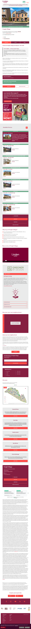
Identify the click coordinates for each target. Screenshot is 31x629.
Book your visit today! (8, 101)
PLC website (10, 617)
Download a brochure (22, 86)
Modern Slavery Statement (4, 620)
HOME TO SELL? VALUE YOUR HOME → (10, 82)
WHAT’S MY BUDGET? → (8, 77)
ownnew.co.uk (16, 551)
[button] (4, 387)
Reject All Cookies (27, 627)
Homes (25, 42)
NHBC (10, 618)
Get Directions (6, 470)
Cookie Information (4, 619)
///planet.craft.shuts (6, 357)
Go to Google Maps (15, 363)
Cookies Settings (3, 627)
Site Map (3, 622)
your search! (20, 5)
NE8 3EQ (19, 31)
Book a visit (9, 86)
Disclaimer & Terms (4, 616)
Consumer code (11, 620)
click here (4, 579)
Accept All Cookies (21, 627)
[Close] (30, 625)
